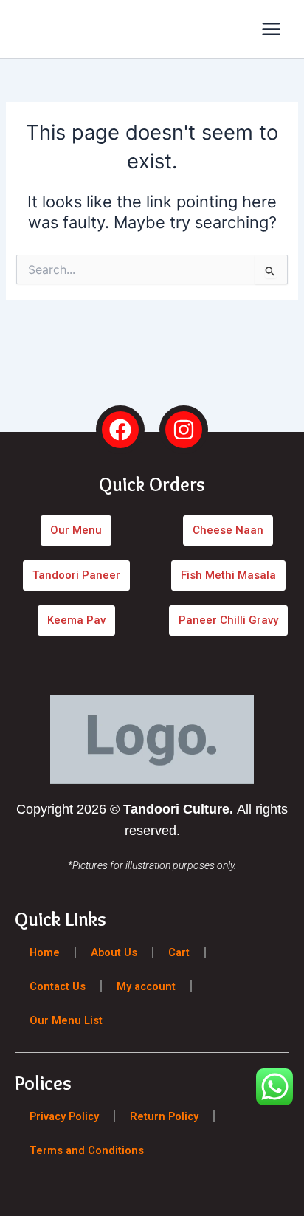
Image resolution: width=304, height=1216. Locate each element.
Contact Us (58, 986)
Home (45, 952)
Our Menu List (66, 1020)
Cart (179, 952)
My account (146, 986)
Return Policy (164, 1116)
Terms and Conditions (87, 1150)
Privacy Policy (64, 1116)
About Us (114, 952)
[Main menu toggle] (271, 29)
